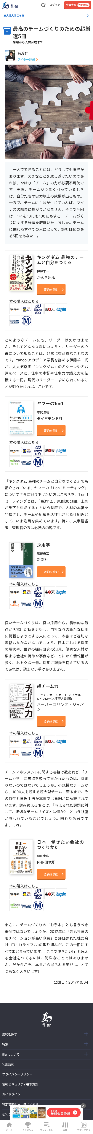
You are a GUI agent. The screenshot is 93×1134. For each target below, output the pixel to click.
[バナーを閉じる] (83, 1105)
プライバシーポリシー (17, 1074)
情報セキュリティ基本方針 (20, 1084)
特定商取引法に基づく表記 (20, 1104)
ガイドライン (11, 1094)
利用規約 (8, 1064)
